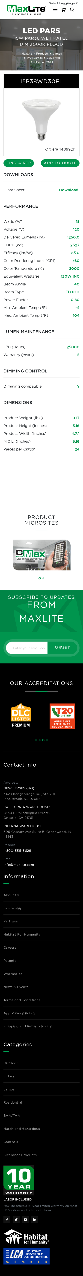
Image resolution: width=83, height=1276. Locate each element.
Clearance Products (20, 1155)
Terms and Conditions (21, 1000)
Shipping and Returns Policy (27, 1026)
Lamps (57, 53)
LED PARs (53, 57)
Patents (9, 960)
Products (42, 53)
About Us (11, 895)
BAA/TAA (11, 1115)
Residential (12, 1102)
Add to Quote (60, 163)
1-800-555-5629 (17, 850)
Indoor (9, 1076)
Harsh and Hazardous (21, 1129)
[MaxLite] (26, 9)
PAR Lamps (35, 57)
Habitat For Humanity (22, 934)
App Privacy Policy (19, 1013)
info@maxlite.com (18, 864)
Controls (10, 1142)
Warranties (12, 974)
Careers (9, 947)
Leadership (12, 908)
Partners (10, 921)
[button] (40, 578)
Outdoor (10, 1063)
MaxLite (26, 53)
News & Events (16, 987)
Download (68, 190)
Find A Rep (18, 163)
